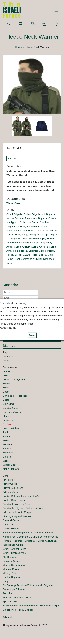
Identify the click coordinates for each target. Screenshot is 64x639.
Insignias (8, 420)
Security (7, 593)
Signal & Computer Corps (17, 597)
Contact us (9, 356)
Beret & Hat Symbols (14, 379)
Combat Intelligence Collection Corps (23, 508)
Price (9, 148)
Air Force (8, 479)
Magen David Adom (14, 565)
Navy (24, 234)
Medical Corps (37, 238)
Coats (6, 399)
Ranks (6, 432)
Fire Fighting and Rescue (17, 516)
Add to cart (13, 158)
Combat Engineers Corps (17, 504)
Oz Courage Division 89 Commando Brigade (28, 585)
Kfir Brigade (48, 214)
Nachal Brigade (15, 218)
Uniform (7, 456)
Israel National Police (14, 548)
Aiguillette (8, 371)
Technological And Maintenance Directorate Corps (31, 605)
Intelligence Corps (39, 234)
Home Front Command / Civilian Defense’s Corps (30, 536)
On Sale (7, 424)
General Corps (47, 246)
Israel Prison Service (14, 552)
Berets (6, 383)
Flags (6, 416)
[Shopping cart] (20, 24)
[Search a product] (8, 24)
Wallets (7, 460)
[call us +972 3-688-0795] (56, 23)
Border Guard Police (26, 254)
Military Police (10, 573)
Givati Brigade (14, 214)
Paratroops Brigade (36, 218)
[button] (32, 23)
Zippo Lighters (11, 468)
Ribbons (7, 436)
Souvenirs (8, 444)
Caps (6, 391)
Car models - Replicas (15, 395)
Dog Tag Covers (12, 411)
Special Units (46, 254)
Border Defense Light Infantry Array (22, 496)
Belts (5, 375)
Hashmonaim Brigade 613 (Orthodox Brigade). (29, 532)
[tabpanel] (22, 126)
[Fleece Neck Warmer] (32, 84)
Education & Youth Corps (17, 512)
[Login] (44, 24)
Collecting (8, 403)
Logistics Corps (37, 250)
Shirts (6, 440)
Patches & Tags (11, 428)
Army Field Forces (16, 250)
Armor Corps (13, 246)
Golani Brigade (32, 214)
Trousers (8, 452)
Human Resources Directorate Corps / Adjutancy (30, 540)
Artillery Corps (30, 246)
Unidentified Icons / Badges (18, 609)
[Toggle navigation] (56, 10)
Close (32, 335)
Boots (6, 387)
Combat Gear (10, 407)
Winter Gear (13, 203)
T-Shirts (7, 448)
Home (18, 46)
